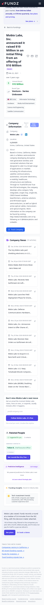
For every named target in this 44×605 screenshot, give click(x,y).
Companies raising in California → (15, 547)
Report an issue (26, 125)
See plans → (30, 21)
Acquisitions (31, 601)
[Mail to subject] (32, 56)
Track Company (17, 229)
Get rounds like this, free (17, 457)
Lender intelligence (36, 599)
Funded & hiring (23, 599)
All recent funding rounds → (13, 551)
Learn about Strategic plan (23, 479)
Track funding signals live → (13, 557)
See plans (9, 532)
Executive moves (21, 601)
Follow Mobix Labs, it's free (22, 418)
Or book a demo (23, 532)
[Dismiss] (37, 21)
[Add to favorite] (28, 56)
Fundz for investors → (10, 554)
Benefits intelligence (8, 601)
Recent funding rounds (9, 599)
